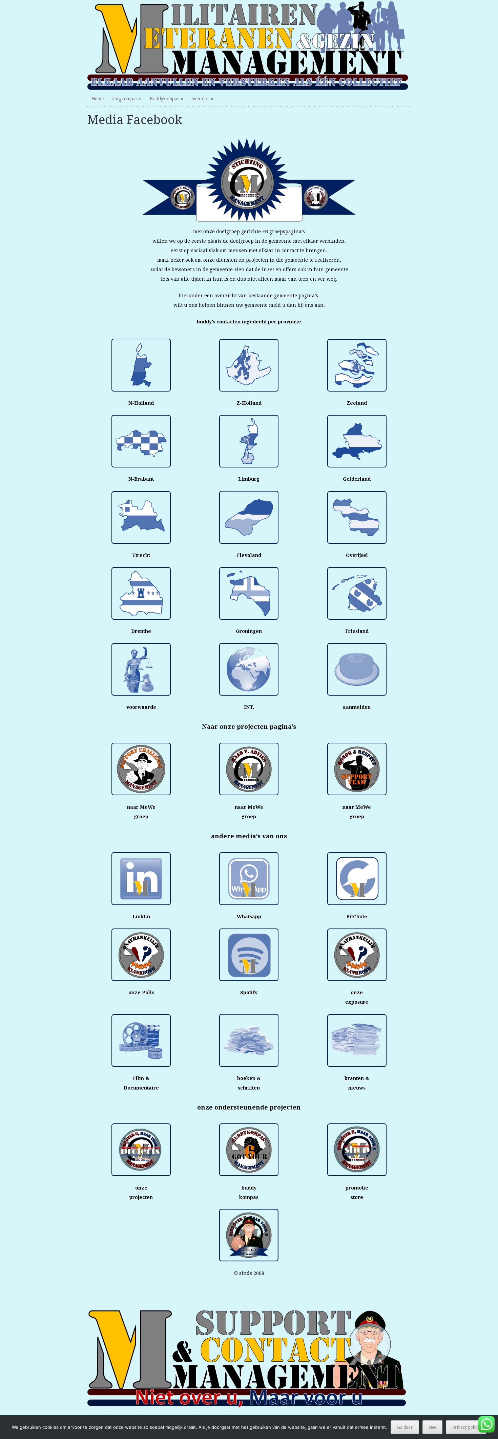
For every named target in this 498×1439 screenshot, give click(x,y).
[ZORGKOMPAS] (249, 45)
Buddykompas (164, 98)
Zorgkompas (125, 98)
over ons (200, 98)
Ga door (405, 1427)
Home (97, 98)
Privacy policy (466, 1427)
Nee (432, 1427)
